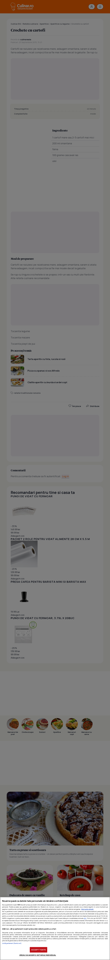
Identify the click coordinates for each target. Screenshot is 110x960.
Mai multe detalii (87, 909)
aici (85, 918)
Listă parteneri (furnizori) (11, 943)
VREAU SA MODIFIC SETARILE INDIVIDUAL (37, 955)
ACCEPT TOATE (38, 950)
